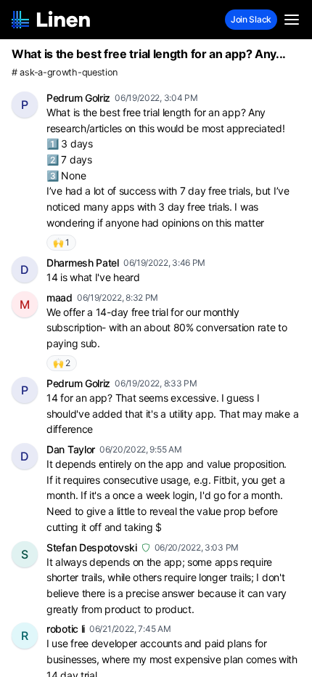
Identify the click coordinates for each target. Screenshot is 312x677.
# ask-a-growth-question (65, 72)
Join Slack (251, 19)
